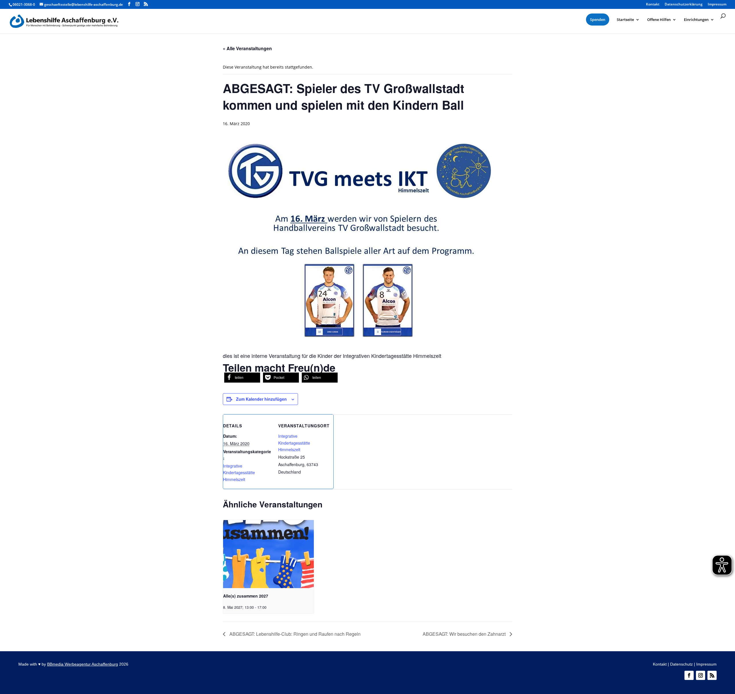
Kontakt (660, 664)
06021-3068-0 (24, 4)
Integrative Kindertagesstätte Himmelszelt (239, 472)
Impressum (706, 664)
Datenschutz (681, 664)
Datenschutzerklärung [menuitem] (684, 5)
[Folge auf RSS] (712, 675)
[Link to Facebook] (129, 4)
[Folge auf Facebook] (689, 675)
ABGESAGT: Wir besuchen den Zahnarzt (465, 634)
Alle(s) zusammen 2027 (245, 596)
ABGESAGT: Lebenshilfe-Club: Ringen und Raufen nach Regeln (294, 634)
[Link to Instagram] (138, 4)
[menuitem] (597, 19)
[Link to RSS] (146, 4)
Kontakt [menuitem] (652, 5)
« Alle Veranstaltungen (247, 48)
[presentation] (268, 554)
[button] (242, 378)
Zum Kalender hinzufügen (261, 399)
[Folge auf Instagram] (700, 675)
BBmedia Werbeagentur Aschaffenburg (82, 664)
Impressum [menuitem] (717, 5)
